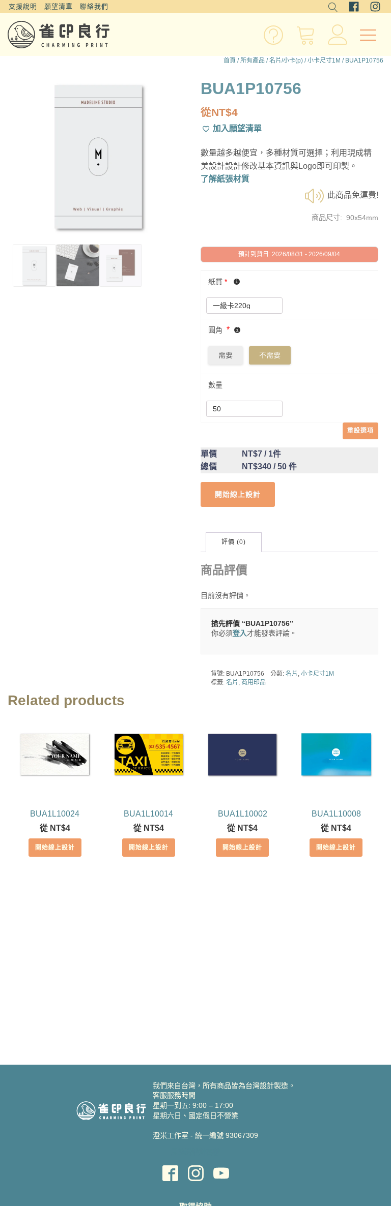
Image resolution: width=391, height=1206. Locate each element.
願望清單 (58, 6)
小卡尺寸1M (324, 60)
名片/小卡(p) (286, 60)
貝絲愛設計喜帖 (195, 1152)
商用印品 (253, 682)
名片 (292, 673)
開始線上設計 (55, 847)
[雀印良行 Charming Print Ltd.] (58, 34)
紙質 (217, 282)
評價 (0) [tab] (233, 542)
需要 (225, 355)
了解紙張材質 (225, 178)
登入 (240, 633)
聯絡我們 (94, 6)
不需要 (270, 355)
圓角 (215, 330)
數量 (215, 385)
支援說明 (23, 6)
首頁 (230, 60)
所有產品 (252, 60)
